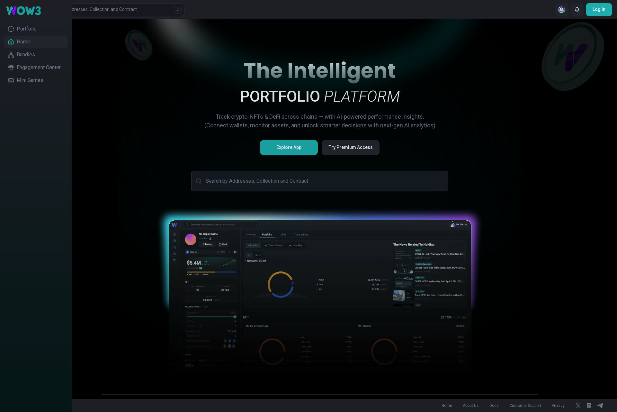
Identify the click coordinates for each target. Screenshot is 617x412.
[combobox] (324, 181)
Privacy (558, 405)
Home (447, 405)
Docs (494, 405)
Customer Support (525, 405)
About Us (471, 405)
